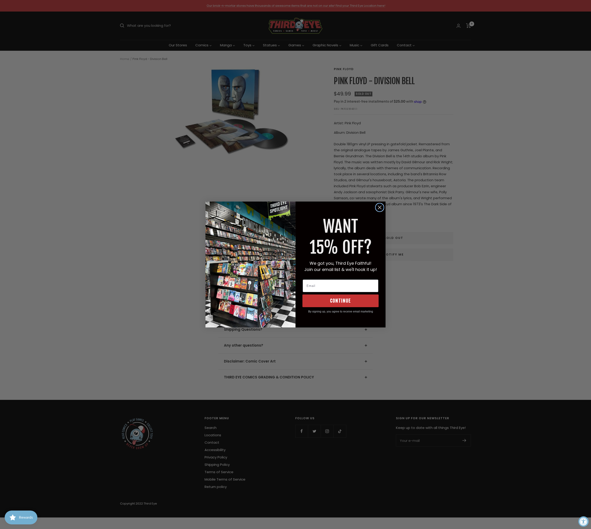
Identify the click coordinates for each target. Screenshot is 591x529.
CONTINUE (340, 301)
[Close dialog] (380, 207)
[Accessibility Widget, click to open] (583, 521)
